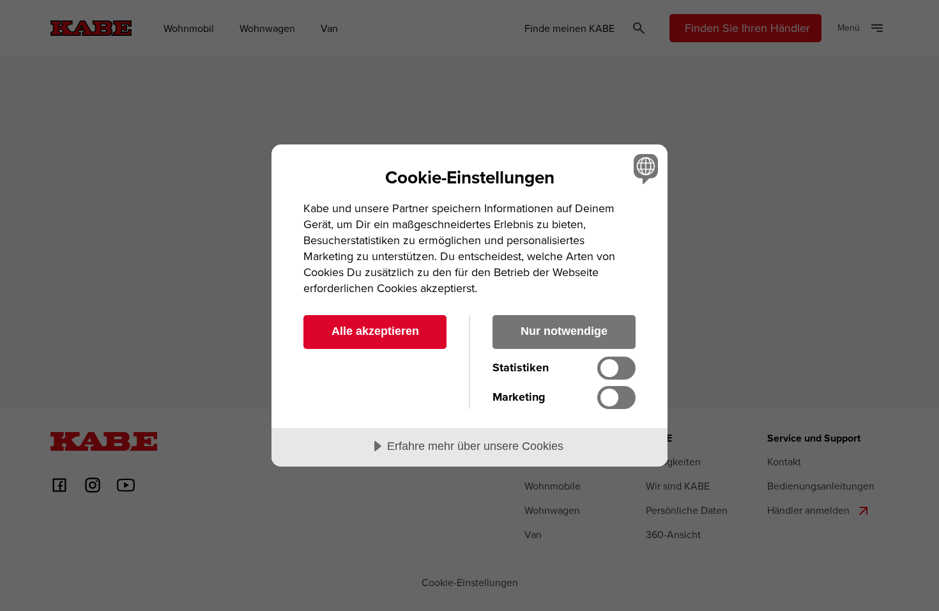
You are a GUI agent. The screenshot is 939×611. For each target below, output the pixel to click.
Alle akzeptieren (375, 331)
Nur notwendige (564, 331)
